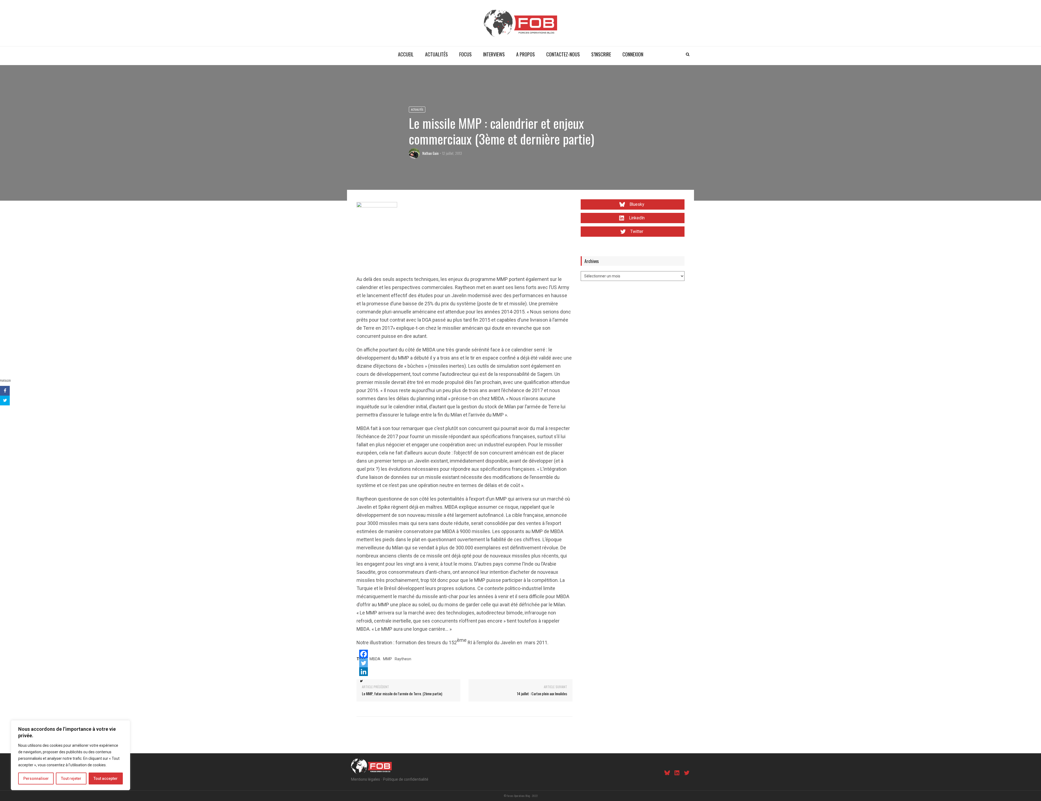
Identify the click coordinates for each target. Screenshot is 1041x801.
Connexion (632, 54)
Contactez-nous (563, 54)
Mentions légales (365, 779)
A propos (525, 54)
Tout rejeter (71, 778)
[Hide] (361, 681)
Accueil (406, 54)
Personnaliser (36, 778)
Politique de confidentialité (405, 779)
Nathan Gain (430, 153)
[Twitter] (363, 663)
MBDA (375, 659)
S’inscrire (601, 54)
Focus (465, 54)
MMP (387, 659)
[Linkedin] (363, 671)
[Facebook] (363, 654)
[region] (70, 755)
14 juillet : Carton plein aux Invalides (542, 693)
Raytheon (403, 659)
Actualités (436, 54)
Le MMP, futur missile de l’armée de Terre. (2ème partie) (402, 693)
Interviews (494, 54)
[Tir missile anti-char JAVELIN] (376, 222)
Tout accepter (106, 778)
